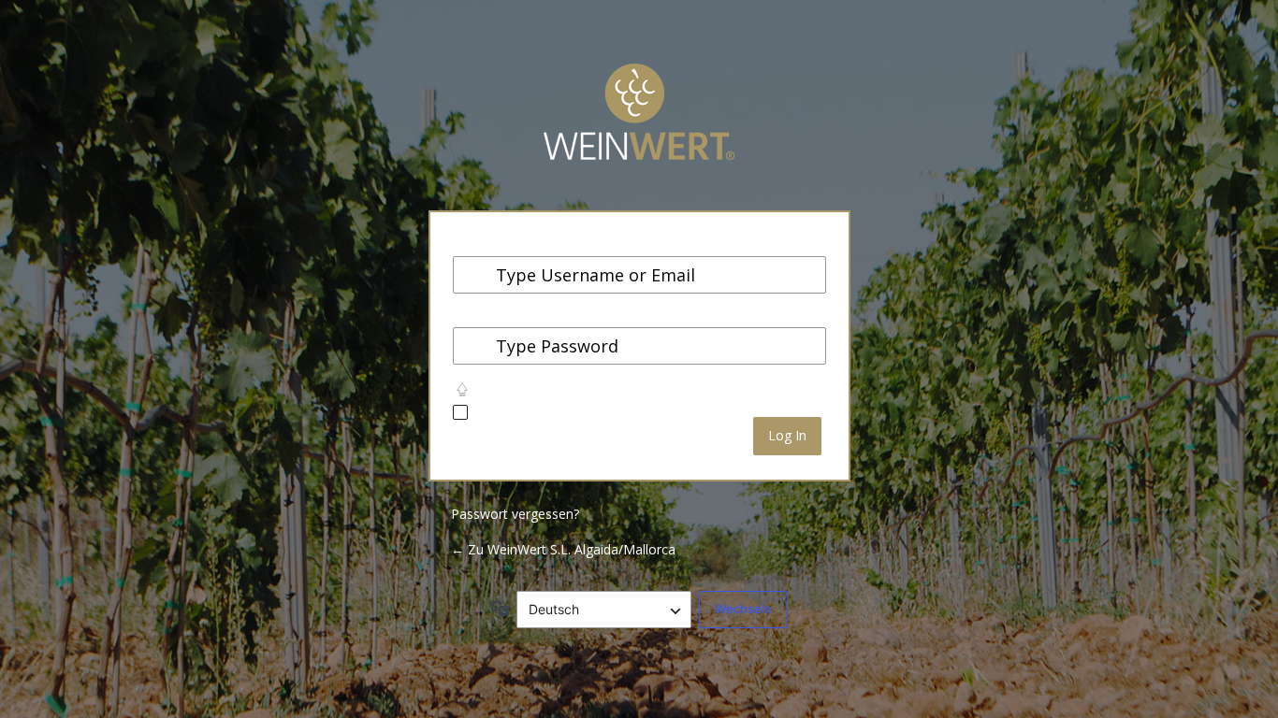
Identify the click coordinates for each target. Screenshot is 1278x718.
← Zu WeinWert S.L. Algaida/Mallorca (563, 549)
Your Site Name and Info (639, 126)
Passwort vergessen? (515, 514)
